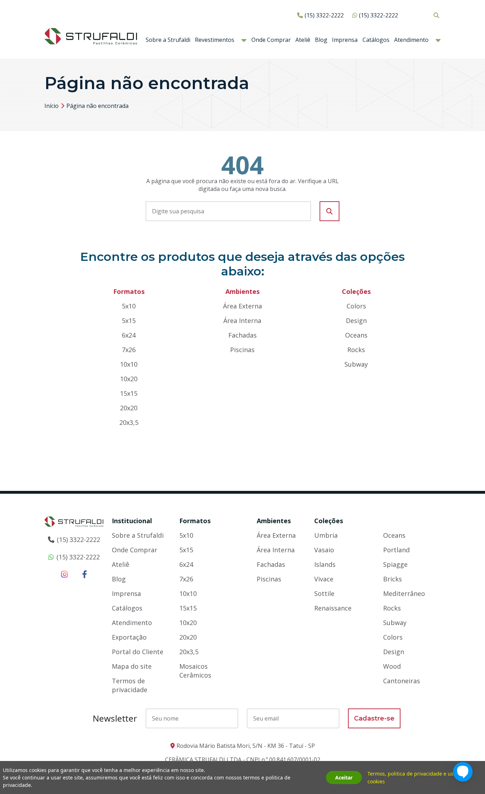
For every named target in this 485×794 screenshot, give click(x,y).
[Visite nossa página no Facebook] (84, 574)
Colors (356, 306)
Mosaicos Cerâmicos (195, 670)
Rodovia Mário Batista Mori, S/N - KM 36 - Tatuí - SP (245, 746)
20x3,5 (128, 422)
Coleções (328, 520)
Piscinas (242, 349)
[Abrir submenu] (243, 40)
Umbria (326, 535)
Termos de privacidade (129, 685)
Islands (325, 564)
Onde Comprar (271, 40)
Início (51, 106)
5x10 (129, 306)
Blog (321, 40)
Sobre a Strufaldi (168, 40)
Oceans (356, 335)
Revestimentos (214, 40)
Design (356, 320)
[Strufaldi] (90, 35)
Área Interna (242, 320)
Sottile (324, 593)
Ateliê (302, 40)
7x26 (129, 349)
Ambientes (274, 520)
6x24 (129, 335)
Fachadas (242, 335)
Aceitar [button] (344, 777)
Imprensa (345, 40)
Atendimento (411, 40)
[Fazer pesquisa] (329, 211)
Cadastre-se (374, 718)
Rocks (356, 349)
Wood (392, 666)
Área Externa (242, 306)
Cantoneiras (401, 681)
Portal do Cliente (137, 651)
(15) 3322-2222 (324, 15)
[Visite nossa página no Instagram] (64, 574)
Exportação (129, 637)
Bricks (392, 579)
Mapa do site (132, 666)
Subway (356, 364)
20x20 (128, 408)
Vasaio (324, 550)
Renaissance (333, 608)
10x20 (128, 378)
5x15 (129, 320)
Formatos (195, 520)
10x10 (128, 364)
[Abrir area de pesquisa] (436, 15)
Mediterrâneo (404, 593)
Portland (396, 550)
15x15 (128, 393)
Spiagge (395, 564)
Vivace (323, 579)
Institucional (132, 520)
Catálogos (376, 40)
